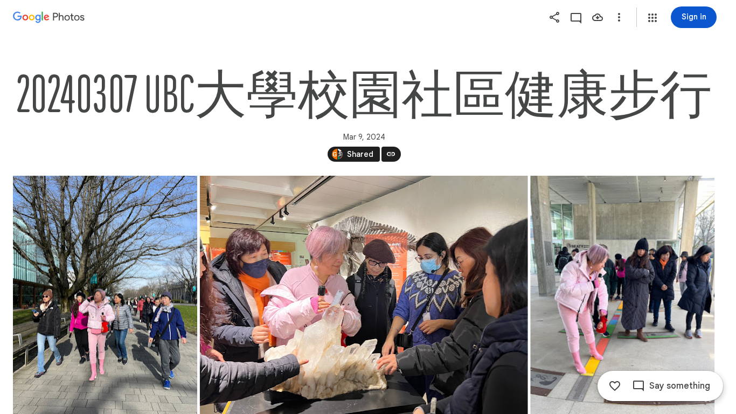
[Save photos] (597, 17)
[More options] (619, 17)
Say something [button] (679, 386)
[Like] (615, 386)
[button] (652, 18)
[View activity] (576, 17)
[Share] (554, 17)
